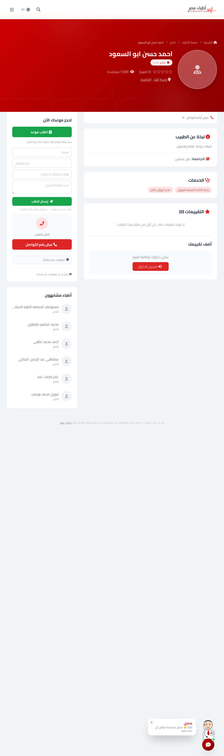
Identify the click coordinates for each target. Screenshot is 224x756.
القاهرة (146, 79)
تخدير (172, 42)
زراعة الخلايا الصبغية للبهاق (193, 190)
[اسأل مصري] (208, 728)
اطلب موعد (39, 132)
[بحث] (38, 9)
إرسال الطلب (40, 201)
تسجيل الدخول (148, 266)
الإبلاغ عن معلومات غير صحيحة (52, 274)
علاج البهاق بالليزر (160, 190)
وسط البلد (160, 79)
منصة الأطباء (190, 42)
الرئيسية (208, 42)
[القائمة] (12, 9)
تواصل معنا (66, 422)
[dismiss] (151, 722)
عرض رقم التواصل (39, 244)
